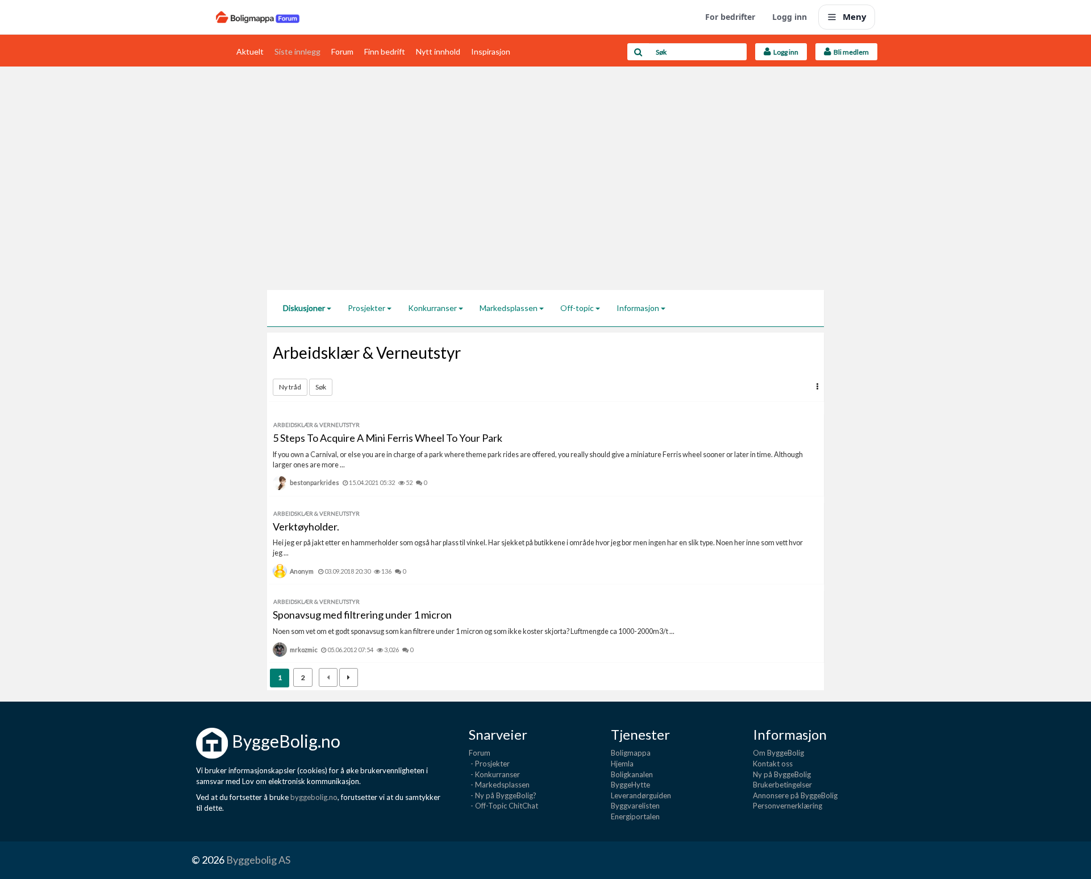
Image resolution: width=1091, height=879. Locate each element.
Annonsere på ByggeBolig (795, 795)
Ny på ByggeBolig (782, 774)
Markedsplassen (509, 308)
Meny (855, 16)
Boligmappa (631, 752)
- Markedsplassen (499, 784)
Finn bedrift (384, 51)
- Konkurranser (494, 774)
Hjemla (622, 763)
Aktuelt (250, 51)
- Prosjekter (489, 763)
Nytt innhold (438, 51)
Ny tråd (290, 387)
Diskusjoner (305, 308)
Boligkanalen (632, 774)
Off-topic (578, 308)
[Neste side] (348, 677)
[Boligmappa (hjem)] (257, 17)
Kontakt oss (773, 763)
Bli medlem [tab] (850, 52)
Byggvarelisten (635, 805)
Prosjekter (367, 308)
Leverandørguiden (641, 795)
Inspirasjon (490, 51)
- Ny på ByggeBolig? (502, 795)
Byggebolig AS (258, 859)
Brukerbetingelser (782, 784)
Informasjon (639, 308)
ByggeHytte (630, 784)
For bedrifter (730, 16)
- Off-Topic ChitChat (503, 805)
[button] (817, 386)
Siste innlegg (297, 51)
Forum (342, 51)
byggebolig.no (314, 797)
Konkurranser (433, 308)
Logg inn (789, 16)
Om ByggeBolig (778, 752)
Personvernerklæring (787, 805)
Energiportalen (635, 816)
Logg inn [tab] (784, 52)
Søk (320, 387)
